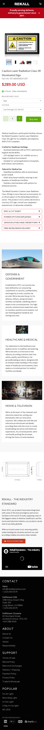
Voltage (5, 105)
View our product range (15, 541)
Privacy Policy (8, 677)
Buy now (34, 119)
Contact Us (7, 637)
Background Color (10, 96)
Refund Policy (8, 662)
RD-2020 (6, 709)
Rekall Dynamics (14, 717)
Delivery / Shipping (11, 669)
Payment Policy (9, 673)
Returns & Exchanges (12, 665)
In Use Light (8, 701)
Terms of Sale (8, 658)
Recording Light (9, 697)
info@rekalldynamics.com (14, 589)
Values (5, 641)
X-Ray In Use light (10, 705)
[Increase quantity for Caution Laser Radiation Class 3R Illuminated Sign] (19, 118)
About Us (6, 633)
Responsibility (8, 645)
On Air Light (7, 693)
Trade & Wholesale (11, 681)
